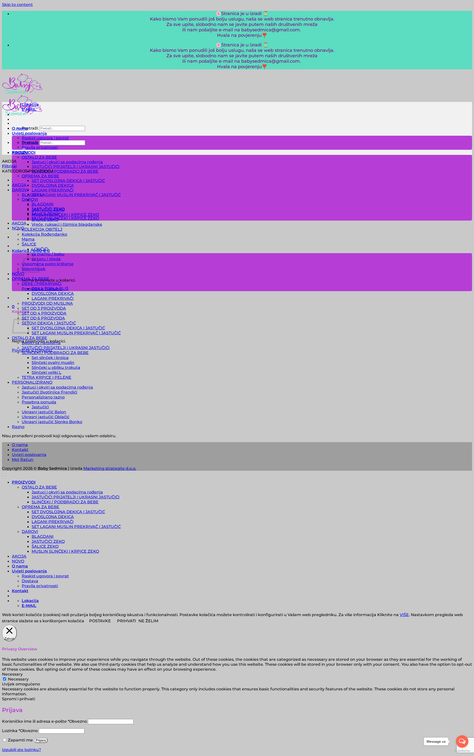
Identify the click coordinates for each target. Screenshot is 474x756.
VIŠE (404, 614)
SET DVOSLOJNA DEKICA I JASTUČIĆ (68, 180)
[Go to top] (4, 474)
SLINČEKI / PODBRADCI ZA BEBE (65, 171)
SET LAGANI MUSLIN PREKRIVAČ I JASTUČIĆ (76, 194)
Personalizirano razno (43, 397)
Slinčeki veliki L (46, 372)
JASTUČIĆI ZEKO (48, 209)
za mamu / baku (48, 253)
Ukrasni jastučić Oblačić (45, 416)
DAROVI (30, 199)
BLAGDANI (43, 204)
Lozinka (20, 730)
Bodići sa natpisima (41, 342)
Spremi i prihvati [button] (18, 698)
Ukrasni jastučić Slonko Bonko (52, 421)
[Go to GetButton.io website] (462, 751)
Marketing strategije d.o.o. (109, 468)
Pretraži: (30, 128)
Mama (28, 239)
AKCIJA (19, 184)
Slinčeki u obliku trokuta (56, 367)
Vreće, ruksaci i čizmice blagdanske (67, 224)
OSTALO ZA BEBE (39, 157)
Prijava (41, 740)
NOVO (18, 273)
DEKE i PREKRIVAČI (41, 283)
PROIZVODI (24, 482)
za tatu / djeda (46, 258)
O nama (20, 128)
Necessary (18, 679)
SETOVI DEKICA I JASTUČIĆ (49, 323)
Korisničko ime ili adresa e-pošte (44, 721)
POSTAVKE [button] (100, 620)
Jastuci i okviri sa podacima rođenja (67, 162)
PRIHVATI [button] (126, 620)
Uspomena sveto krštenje (48, 263)
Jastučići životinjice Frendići (49, 392)
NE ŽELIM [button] (148, 620)
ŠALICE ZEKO (45, 219)
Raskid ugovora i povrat (45, 138)
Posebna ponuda (39, 401)
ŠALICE (29, 244)
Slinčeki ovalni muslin (53, 362)
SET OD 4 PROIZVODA (44, 313)
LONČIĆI (40, 248)
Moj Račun (22, 459)
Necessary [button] (12, 674)
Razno (18, 426)
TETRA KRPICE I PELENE (46, 377)
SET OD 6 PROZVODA (43, 318)
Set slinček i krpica (50, 357)
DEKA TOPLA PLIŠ (50, 288)
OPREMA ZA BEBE (40, 176)
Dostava (30, 142)
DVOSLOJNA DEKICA (53, 185)
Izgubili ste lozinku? (21, 749)
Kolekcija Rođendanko (44, 234)
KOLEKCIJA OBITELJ (42, 229)
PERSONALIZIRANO (32, 382)
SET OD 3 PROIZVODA (44, 308)
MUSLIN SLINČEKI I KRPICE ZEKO (65, 218)
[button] (31, 250)
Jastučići (40, 406)
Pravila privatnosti (40, 147)
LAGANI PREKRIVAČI (53, 190)
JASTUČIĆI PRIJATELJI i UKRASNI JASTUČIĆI (75, 166)
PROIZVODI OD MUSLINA (47, 303)
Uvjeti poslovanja (29, 133)
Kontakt (20, 152)
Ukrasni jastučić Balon (44, 411)
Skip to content (17, 4)
